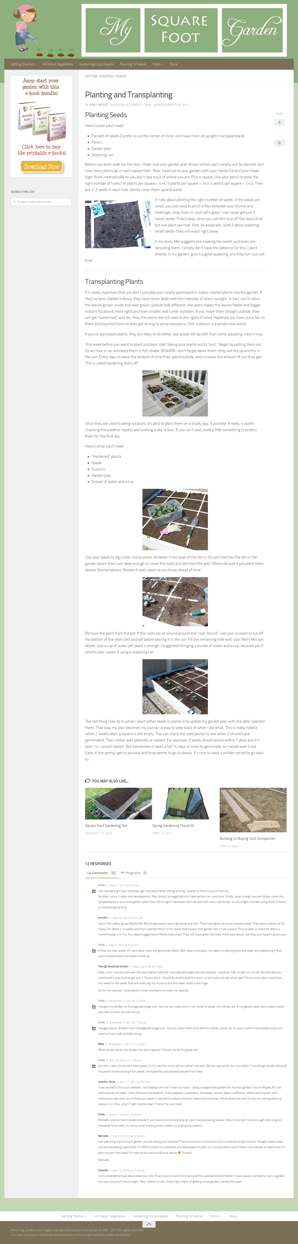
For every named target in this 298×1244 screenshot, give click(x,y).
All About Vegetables (58, 64)
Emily (101, 885)
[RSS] (284, 1233)
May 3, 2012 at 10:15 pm (147, 966)
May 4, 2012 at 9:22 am (123, 945)
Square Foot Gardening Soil (106, 825)
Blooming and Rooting (214, 891)
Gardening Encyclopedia (96, 64)
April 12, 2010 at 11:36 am (128, 1170)
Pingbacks (136, 873)
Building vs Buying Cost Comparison (248, 838)
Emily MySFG (98, 105)
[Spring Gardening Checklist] (185, 803)
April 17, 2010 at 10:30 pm (128, 1136)
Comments (103, 873)
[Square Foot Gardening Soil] (118, 803)
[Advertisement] (43, 244)
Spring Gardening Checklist (173, 825)
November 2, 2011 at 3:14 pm (126, 1044)
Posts (156, 64)
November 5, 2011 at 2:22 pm (127, 1001)
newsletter (242, 1066)
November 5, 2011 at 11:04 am (128, 1022)
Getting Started (22, 64)
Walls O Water (277, 902)
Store (174, 64)
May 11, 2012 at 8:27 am (124, 885)
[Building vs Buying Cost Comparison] (253, 810)
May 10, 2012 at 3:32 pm (127, 918)
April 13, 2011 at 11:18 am (125, 1060)
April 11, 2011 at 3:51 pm (134, 1082)
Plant (121, 76)
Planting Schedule (133, 64)
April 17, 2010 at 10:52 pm (125, 1114)
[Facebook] (276, 1233)
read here (218, 896)
